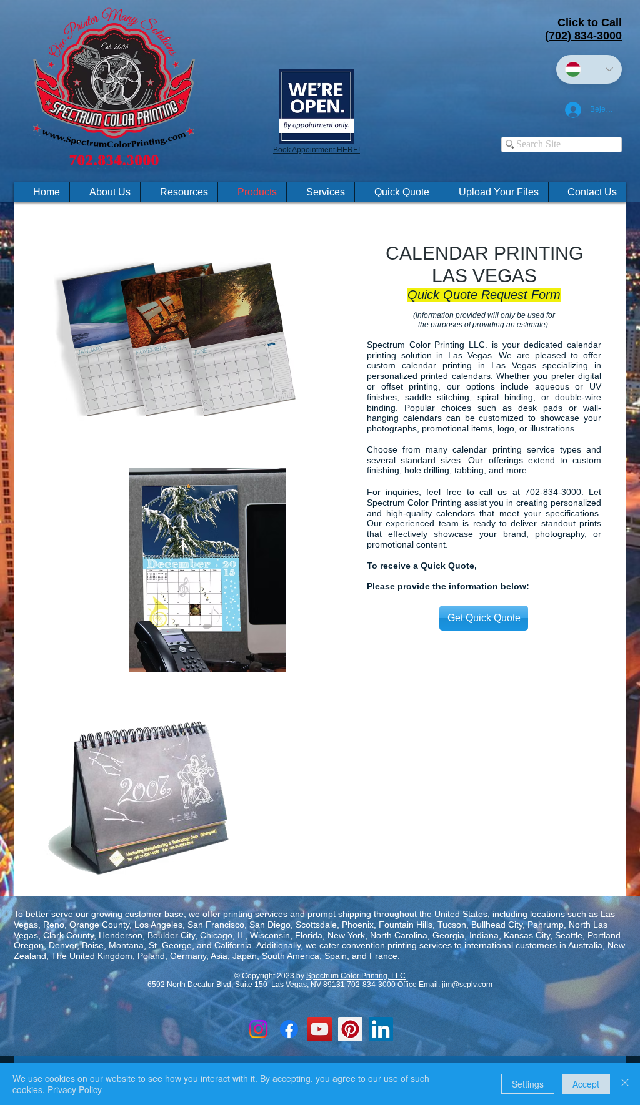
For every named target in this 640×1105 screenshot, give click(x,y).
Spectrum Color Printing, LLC (356, 975)
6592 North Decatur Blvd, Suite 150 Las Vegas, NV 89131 (246, 984)
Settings (528, 1084)
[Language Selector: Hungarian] (589, 69)
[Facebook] (289, 1029)
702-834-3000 (553, 492)
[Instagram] (258, 1029)
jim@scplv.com (467, 984)
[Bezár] (625, 1084)
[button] (179, 192)
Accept (585, 1084)
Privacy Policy (75, 1089)
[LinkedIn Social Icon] (381, 1029)
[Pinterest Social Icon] (350, 1029)
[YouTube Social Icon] (320, 1029)
